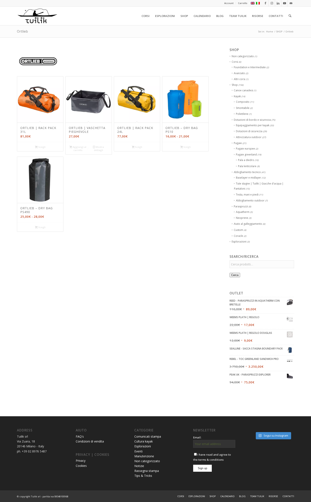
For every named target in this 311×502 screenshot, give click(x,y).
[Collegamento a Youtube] (284, 3)
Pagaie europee (245, 148)
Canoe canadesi (243, 90)
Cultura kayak (143, 441)
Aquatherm (242, 212)
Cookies (81, 466)
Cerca (234, 275)
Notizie (139, 466)
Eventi (138, 451)
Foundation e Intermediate (250, 67)
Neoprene (242, 218)
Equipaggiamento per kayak (252, 125)
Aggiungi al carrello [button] (79, 148)
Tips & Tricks (143, 476)
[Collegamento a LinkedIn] (278, 3)
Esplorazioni (239, 241)
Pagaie (238, 143)
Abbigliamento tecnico (247, 172)
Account (229, 3)
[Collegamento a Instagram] (272, 3)
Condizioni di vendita (90, 441)
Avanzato (239, 73)
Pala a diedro (246, 160)
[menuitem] (229, 3)
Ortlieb (22, 31)
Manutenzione (144, 456)
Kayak (237, 96)
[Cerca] (290, 16)
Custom (238, 230)
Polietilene (242, 114)
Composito (242, 102)
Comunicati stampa (147, 436)
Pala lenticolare (247, 166)
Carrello (242, 3)
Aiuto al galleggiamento (248, 224)
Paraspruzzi (241, 206)
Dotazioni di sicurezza (249, 131)
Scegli (41, 146)
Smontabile (242, 108)
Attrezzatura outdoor (248, 137)
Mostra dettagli (99, 148)
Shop (235, 85)
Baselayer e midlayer (248, 177)
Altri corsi (239, 79)
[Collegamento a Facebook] (265, 3)
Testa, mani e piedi (247, 194)
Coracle (238, 236)
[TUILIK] (37, 16)
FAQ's (80, 436)
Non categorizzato (243, 56)
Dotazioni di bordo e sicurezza (252, 120)
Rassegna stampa (146, 471)
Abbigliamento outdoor (250, 200)
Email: (197, 437)
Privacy (80, 461)
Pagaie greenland (246, 154)
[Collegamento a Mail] (291, 3)
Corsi (235, 62)
